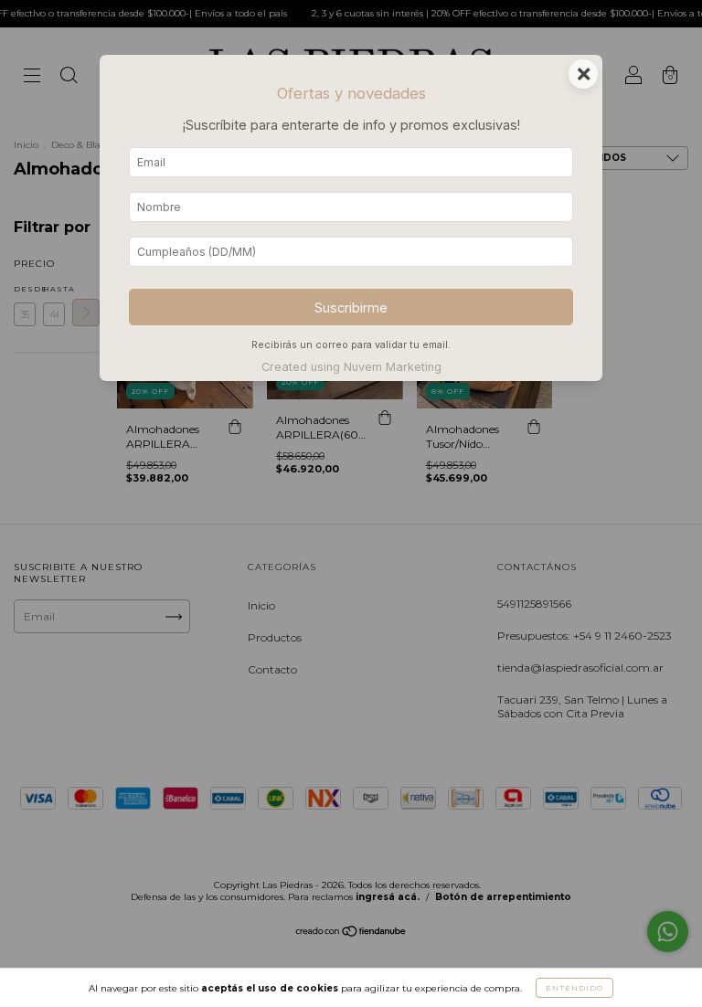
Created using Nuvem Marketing (351, 367)
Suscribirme (351, 307)
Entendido (574, 987)
